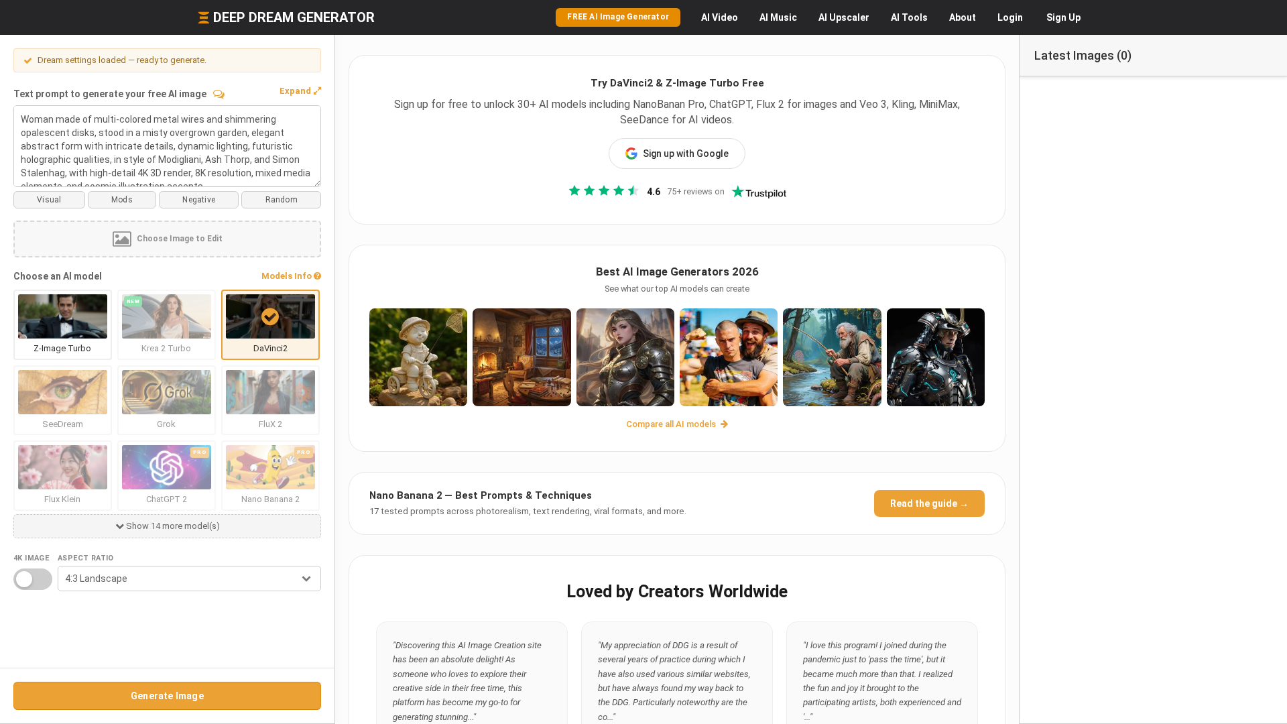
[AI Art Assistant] (219, 94)
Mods (122, 199)
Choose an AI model (57, 276)
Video (719, 17)
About (962, 17)
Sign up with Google (686, 153)
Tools (909, 17)
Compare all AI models (672, 424)
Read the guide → (929, 503)
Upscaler (843, 17)
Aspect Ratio (86, 558)
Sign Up (1063, 17)
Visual (49, 199)
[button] (300, 91)
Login (1010, 17)
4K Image (31, 558)
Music (778, 17)
